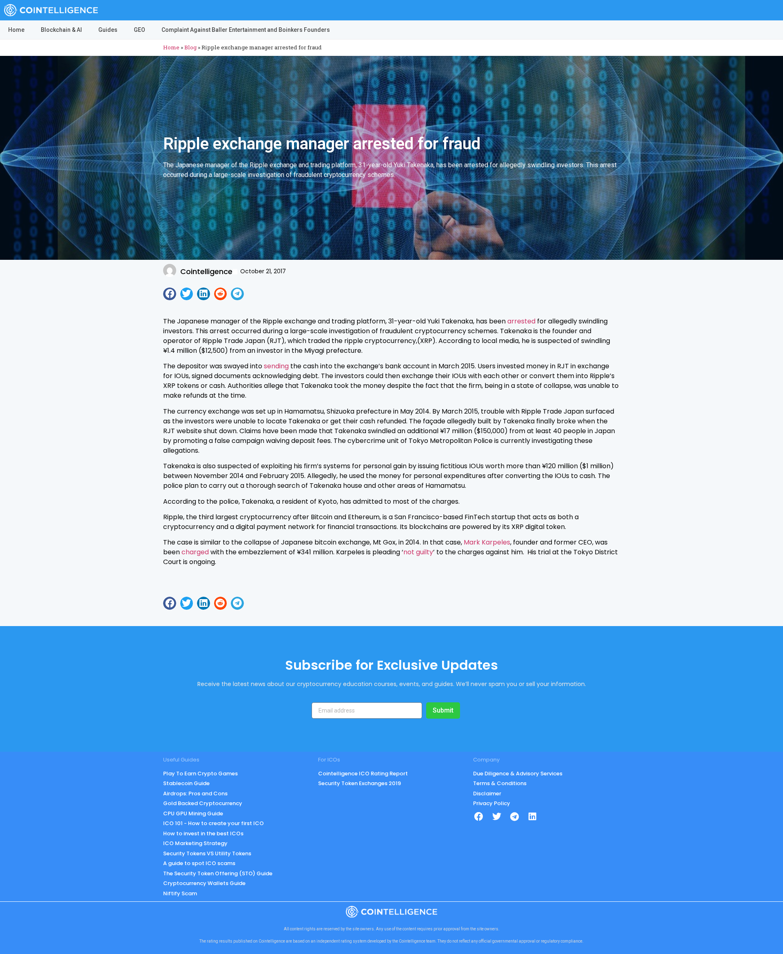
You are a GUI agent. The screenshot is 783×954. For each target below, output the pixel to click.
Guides (107, 30)
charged (195, 552)
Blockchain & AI (61, 30)
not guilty (418, 552)
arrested (521, 321)
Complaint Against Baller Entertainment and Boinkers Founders (245, 30)
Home (16, 30)
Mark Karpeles (487, 542)
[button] (169, 294)
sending (276, 366)
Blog (190, 47)
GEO (139, 30)
